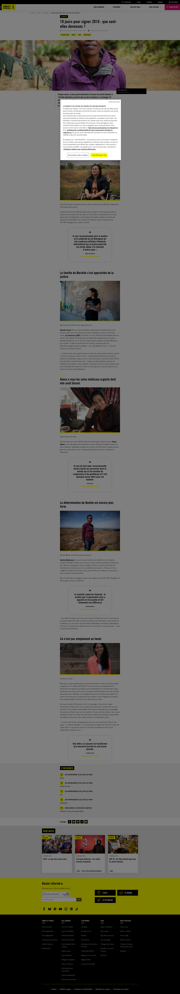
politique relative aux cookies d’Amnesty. (79, 149)
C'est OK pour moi (99, 155)
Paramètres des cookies (78, 155)
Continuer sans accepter (114, 101)
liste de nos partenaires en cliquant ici (103, 128)
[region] (90, 129)
